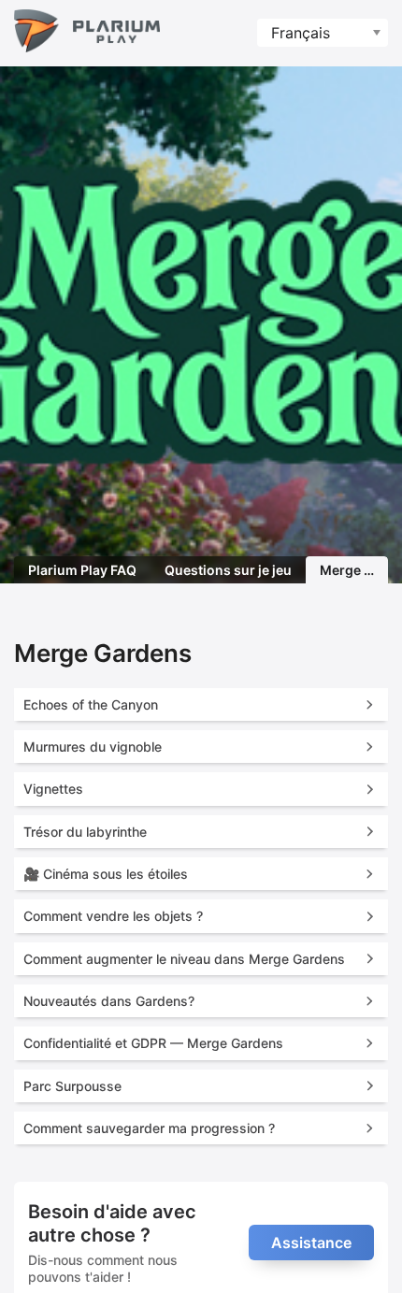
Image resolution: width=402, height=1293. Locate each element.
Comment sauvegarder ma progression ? (149, 1128)
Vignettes (53, 789)
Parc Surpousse (72, 1086)
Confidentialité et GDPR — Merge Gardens (153, 1043)
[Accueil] (87, 33)
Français (300, 32)
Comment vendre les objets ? (113, 916)
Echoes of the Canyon (90, 704)
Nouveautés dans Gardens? (108, 1001)
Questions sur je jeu (228, 570)
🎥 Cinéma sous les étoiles (105, 874)
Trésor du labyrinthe (85, 832)
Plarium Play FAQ (82, 570)
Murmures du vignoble (92, 746)
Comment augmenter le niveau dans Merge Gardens (184, 959)
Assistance (311, 1242)
